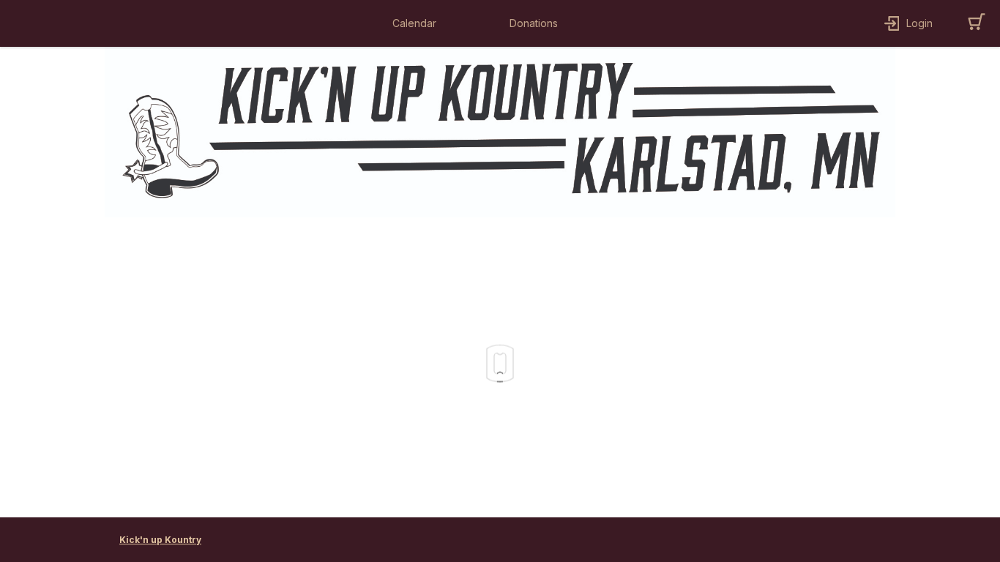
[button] (418, 23)
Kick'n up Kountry (160, 539)
